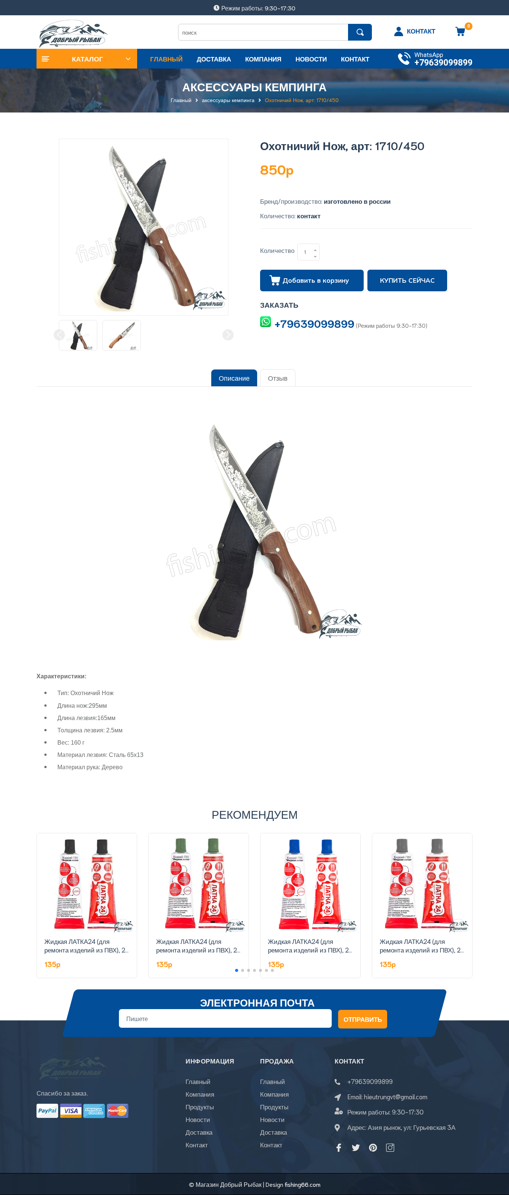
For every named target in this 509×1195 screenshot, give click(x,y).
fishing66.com (302, 1184)
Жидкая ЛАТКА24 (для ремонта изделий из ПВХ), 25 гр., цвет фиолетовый (310, 950)
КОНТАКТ (421, 30)
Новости (198, 1119)
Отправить (363, 1019)
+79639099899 (443, 63)
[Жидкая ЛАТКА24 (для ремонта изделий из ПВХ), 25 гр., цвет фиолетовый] (310, 883)
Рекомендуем (255, 813)
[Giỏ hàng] (460, 34)
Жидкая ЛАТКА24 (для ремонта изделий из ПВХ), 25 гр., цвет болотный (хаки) (198, 950)
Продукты (200, 1106)
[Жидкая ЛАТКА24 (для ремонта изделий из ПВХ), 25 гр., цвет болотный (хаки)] (199, 883)
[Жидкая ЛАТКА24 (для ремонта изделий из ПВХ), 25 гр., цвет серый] (422, 883)
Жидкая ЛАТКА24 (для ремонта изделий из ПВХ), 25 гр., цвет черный (86, 950)
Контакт (197, 1144)
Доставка (199, 1132)
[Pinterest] (373, 1148)
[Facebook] (339, 1148)
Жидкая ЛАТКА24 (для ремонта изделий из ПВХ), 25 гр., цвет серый (422, 950)
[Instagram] (390, 1148)
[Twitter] (356, 1148)
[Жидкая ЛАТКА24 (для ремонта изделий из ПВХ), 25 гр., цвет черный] (87, 883)
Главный (198, 1081)
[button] (236, 970)
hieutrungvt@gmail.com (395, 1096)
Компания (200, 1094)
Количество (277, 250)
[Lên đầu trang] (494, 1156)
